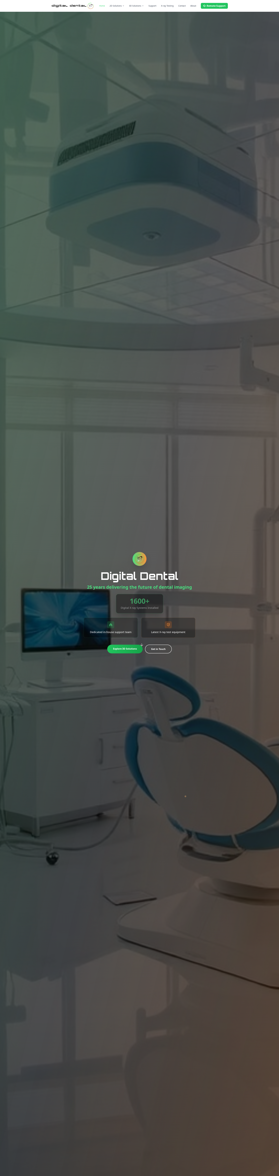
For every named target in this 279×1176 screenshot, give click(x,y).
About (193, 5)
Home (102, 5)
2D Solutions (116, 5)
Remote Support (216, 5)
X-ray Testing (167, 5)
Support (152, 5)
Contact (182, 5)
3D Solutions (135, 5)
